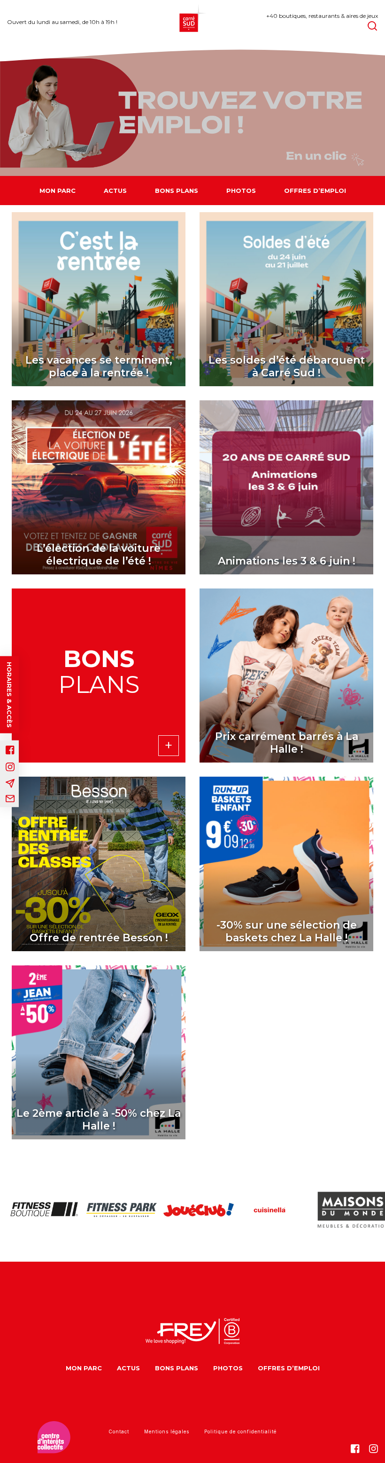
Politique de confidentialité (240, 1431)
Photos (241, 190)
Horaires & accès (9, 695)
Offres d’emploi (315, 190)
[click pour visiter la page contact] (10, 799)
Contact (118, 1431)
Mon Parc (57, 190)
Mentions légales (166, 1431)
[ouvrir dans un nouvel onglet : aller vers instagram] (10, 767)
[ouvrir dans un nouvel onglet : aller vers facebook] (10, 750)
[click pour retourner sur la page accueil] (192, 22)
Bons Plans (176, 190)
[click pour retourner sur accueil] (38, 1210)
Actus (115, 190)
